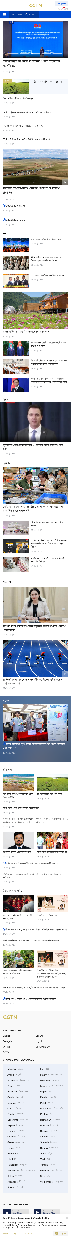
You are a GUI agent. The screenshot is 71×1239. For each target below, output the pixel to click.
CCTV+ (6, 1052)
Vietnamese (52, 1181)
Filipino (15, 1125)
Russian (49, 1125)
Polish (47, 1102)
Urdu (45, 1175)
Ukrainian (51, 1170)
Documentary (43, 1046)
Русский (7, 1046)
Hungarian (17, 1164)
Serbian (48, 1130)
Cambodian (15, 1097)
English (7, 1035)
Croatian (16, 1102)
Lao (44, 1068)
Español (40, 1035)
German (16, 1136)
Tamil (46, 1153)
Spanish (48, 1142)
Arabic (14, 1074)
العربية (39, 1041)
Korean (15, 1187)
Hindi (12, 1159)
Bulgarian (17, 1091)
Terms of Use (27, 1233)
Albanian (15, 1068)
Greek (15, 1142)
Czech (14, 1108)
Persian (48, 1097)
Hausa (14, 1147)
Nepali (46, 1091)
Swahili (49, 1147)
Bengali (13, 1085)
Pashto (46, 1113)
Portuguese (51, 1108)
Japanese (16, 1181)
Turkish (47, 1164)
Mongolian (50, 1080)
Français (7, 1041)
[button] (14, 53)
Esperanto (18, 1119)
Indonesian (21, 1170)
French (15, 1130)
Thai (45, 1159)
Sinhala (47, 1136)
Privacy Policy (9, 1233)
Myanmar (52, 1085)
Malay (51, 1074)
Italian (14, 1175)
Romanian (50, 1119)
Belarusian (19, 1080)
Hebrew (14, 1153)
